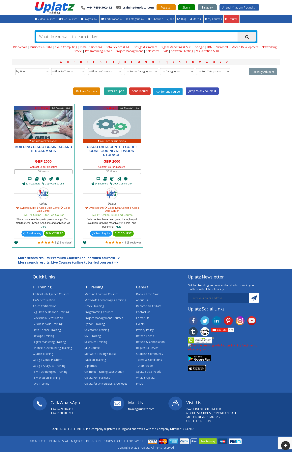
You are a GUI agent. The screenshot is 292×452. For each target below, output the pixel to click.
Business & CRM (41, 47)
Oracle (77, 51)
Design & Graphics (145, 47)
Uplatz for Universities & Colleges (105, 383)
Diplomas (90, 366)
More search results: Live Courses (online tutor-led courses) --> (68, 262)
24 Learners (101, 183)
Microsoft (222, 47)
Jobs (171, 19)
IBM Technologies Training (50, 371)
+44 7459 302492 (99, 7)
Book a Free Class (148, 294)
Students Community (149, 354)
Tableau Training (95, 360)
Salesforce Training (96, 330)
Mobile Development (244, 47)
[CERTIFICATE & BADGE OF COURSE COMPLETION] (57, 179)
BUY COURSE (54, 233)
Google (199, 47)
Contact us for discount (43, 166)
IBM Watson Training (46, 377)
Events (140, 324)
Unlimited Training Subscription (104, 371)
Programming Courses (98, 312)
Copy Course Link (54, 183)
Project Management (129, 51)
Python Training (94, 324)
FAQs (139, 383)
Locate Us (142, 318)
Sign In (186, 7)
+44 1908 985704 (62, 413)
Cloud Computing (66, 47)
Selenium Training (95, 342)
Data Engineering (91, 47)
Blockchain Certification (48, 318)
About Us (142, 300)
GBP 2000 (43, 161)
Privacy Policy (145, 330)
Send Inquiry (140, 91)
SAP (165, 51)
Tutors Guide (144, 366)
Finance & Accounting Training (52, 348)
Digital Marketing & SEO (176, 47)
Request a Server (147, 348)
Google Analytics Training (49, 366)
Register (166, 7)
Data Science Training (47, 330)
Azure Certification (44, 306)
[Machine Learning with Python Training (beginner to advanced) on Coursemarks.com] (223, 347)
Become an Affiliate (148, 306)
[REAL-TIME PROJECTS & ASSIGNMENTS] (44, 179)
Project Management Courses (103, 318)
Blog (183, 19)
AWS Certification (44, 300)
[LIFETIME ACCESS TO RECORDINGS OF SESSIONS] (30, 179)
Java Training (41, 383)
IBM (210, 47)
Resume (232, 19)
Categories (135, 19)
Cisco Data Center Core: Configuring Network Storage (112, 151)
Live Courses (69, 19)
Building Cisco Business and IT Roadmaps (43, 149)
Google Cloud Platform (47, 360)
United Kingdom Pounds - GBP (240, 7)
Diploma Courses (86, 91)
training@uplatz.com (138, 7)
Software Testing (182, 51)
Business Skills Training (47, 324)
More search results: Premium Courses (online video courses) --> (69, 258)
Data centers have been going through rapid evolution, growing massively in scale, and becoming (112, 223)
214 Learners (33, 183)
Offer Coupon (115, 91)
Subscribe (156, 19)
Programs (89, 19)
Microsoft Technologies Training (105, 300)
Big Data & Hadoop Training (51, 312)
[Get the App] (199, 358)
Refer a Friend (145, 336)
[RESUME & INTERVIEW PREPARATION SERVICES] (51, 179)
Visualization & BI (207, 51)
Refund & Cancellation (150, 342)
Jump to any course (201, 91)
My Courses (214, 19)
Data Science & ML (117, 47)
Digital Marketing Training (49, 342)
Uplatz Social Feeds (148, 371)
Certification (111, 19)
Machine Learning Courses (101, 294)
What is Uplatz (145, 377)
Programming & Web (98, 51)
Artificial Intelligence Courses (51, 294)
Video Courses (46, 19)
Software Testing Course (100, 354)
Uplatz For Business (97, 377)
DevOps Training (43, 336)
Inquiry (208, 7)
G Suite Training (43, 354)
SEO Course (92, 348)
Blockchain (20, 47)
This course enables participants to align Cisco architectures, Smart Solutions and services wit (43, 223)
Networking (269, 47)
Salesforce (153, 51)
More (195, 19)
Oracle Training (94, 306)
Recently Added (262, 72)
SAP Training (92, 336)
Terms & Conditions (149, 360)
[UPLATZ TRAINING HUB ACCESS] (37, 179)
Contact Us (143, 312)
